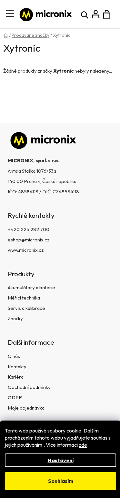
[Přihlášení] (96, 14)
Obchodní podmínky (29, 387)
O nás (14, 356)
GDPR (15, 397)
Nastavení (61, 460)
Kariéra (16, 377)
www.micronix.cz (26, 250)
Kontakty (17, 366)
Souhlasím (60, 481)
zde (83, 445)
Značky (15, 318)
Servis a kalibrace (26, 308)
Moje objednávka (26, 408)
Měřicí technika (24, 298)
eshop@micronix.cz (28, 240)
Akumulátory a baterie (31, 287)
